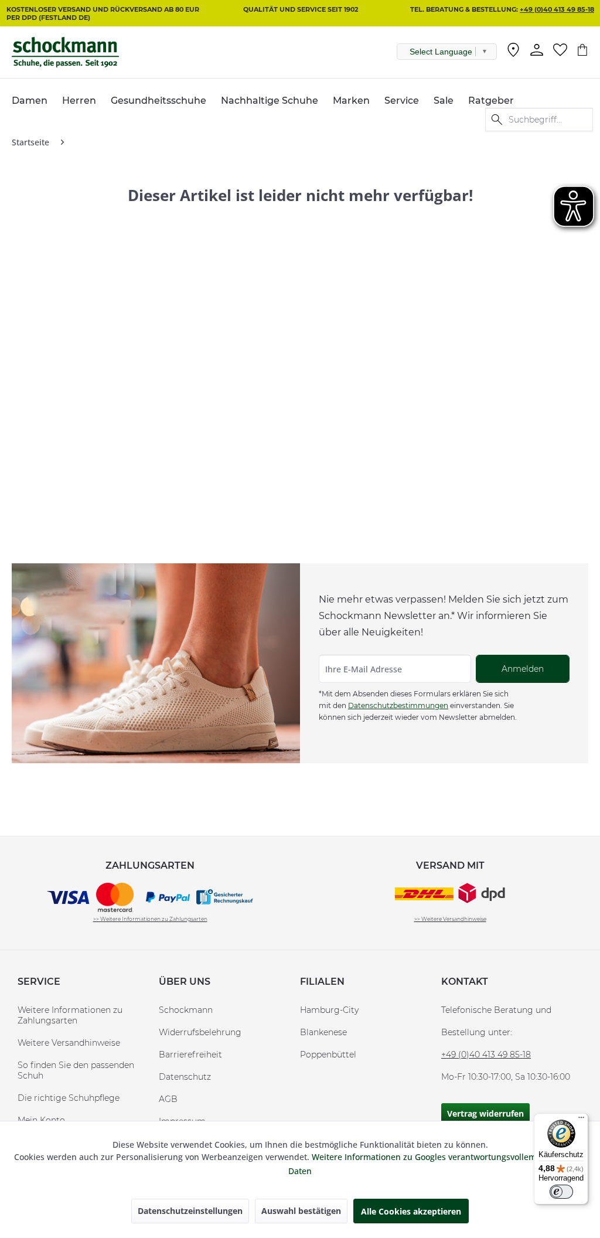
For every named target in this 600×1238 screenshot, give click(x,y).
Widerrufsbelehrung (200, 1032)
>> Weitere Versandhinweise (450, 919)
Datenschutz (185, 1077)
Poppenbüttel (328, 1054)
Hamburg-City (329, 1010)
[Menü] (581, 1120)
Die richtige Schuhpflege (69, 1098)
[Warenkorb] (582, 50)
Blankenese (323, 1032)
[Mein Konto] (537, 50)
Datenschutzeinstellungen (190, 1210)
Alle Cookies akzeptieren (411, 1211)
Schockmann (186, 1010)
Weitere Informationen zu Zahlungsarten (70, 1015)
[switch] (561, 1192)
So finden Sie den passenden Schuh (76, 1070)
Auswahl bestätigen (301, 1210)
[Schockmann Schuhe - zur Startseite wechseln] (65, 52)
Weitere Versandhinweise (69, 1043)
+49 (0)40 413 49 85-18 (557, 9)
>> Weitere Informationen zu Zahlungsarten (150, 919)
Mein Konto (41, 1120)
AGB (168, 1099)
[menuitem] (513, 52)
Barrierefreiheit (190, 1054)
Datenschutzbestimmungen (398, 705)
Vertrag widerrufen (485, 1113)
